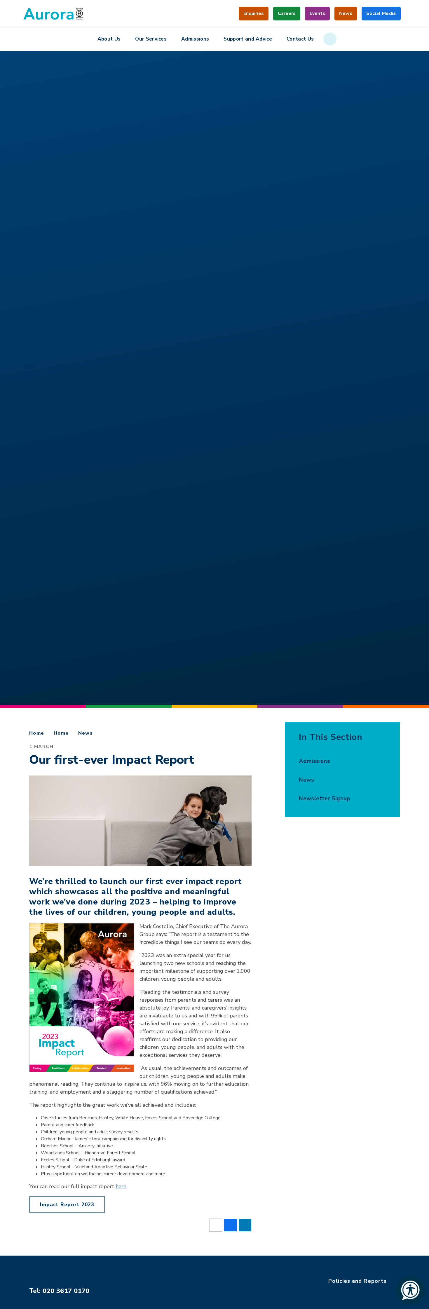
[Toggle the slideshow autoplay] (28, 377)
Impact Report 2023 (67, 1204)
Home (36, 733)
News (85, 733)
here (121, 1186)
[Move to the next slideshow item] (28, 361)
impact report (214, 881)
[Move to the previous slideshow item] (28, 393)
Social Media (381, 15)
